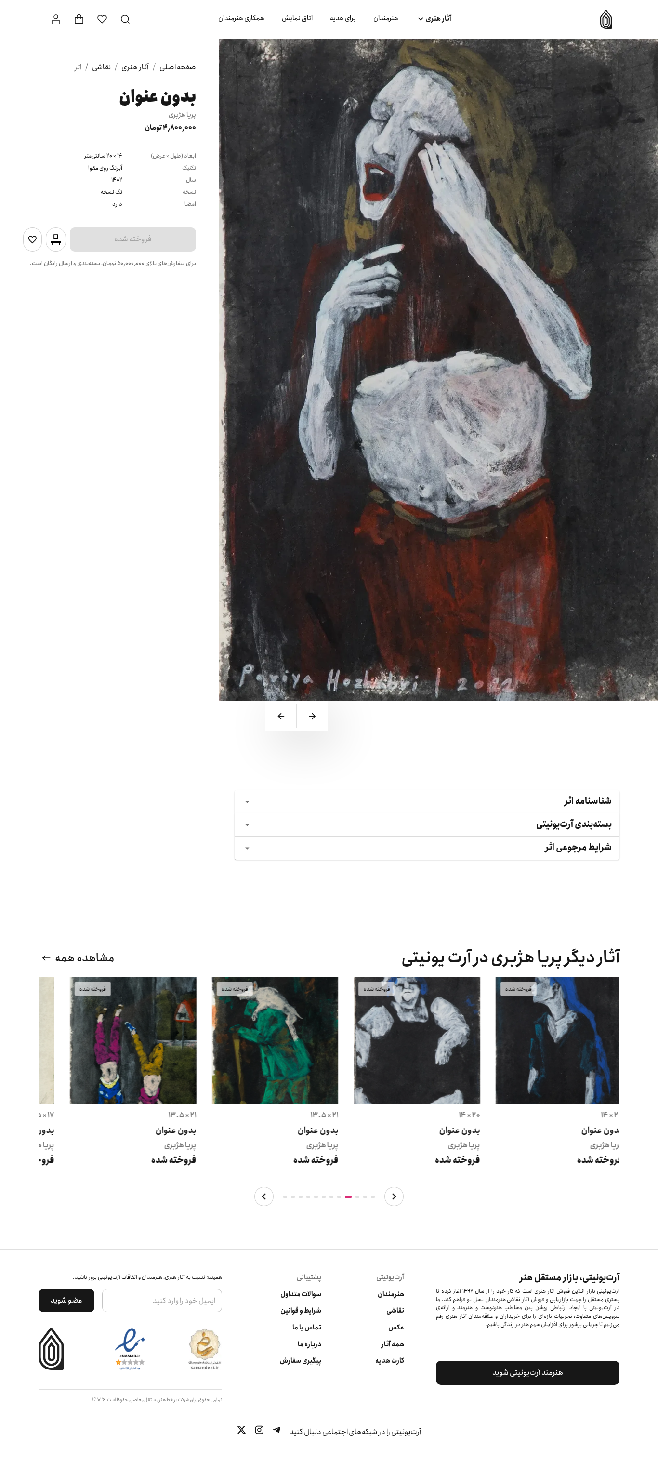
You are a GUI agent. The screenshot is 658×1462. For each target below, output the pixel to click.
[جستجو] (125, 19)
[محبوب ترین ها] (102, 19)
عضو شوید (67, 1300)
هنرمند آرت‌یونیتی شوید (527, 1373)
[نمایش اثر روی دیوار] (56, 239)
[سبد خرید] (79, 19)
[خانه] (602, 19)
